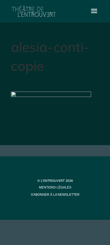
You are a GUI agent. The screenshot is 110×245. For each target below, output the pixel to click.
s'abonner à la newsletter (55, 195)
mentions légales (55, 187)
